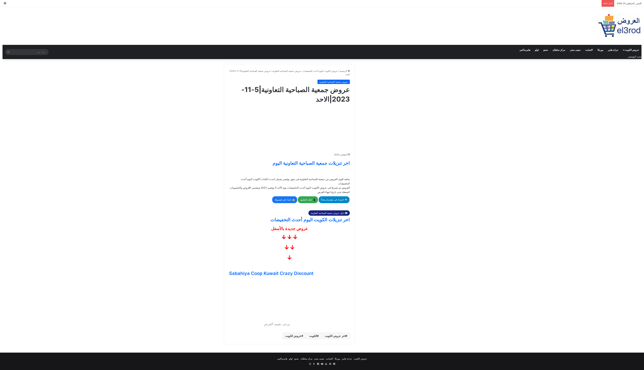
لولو (537, 49)
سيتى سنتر (575, 49)
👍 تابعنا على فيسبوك (285, 199)
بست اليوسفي (634, 56)
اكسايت (589, 49)
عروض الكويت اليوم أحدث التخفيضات (320, 71)
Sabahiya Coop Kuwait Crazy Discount (271, 273)
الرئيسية (343, 71)
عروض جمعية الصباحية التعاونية (286, 71)
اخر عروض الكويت (335, 336)
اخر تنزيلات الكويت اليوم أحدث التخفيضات (310, 219)
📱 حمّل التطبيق (308, 199)
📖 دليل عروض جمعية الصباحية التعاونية (329, 213)
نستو (545, 49)
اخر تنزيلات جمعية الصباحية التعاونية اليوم (311, 163)
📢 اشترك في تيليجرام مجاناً (334, 199)
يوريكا (600, 49)
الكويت (313, 336)
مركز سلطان (559, 49)
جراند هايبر (613, 49)
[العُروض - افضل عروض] (618, 26)
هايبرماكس (525, 49)
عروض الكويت (632, 49)
